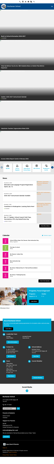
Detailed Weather (37, 377)
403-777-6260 (11, 349)
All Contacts (11, 356)
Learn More (34, 301)
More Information (12, 342)
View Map (35, 356)
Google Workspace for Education (11, 427)
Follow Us (5, 447)
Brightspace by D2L (7, 425)
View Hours (11, 376)
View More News (45, 226)
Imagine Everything (12, 452)
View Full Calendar (45, 281)
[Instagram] (27, 391)
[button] (52, 167)
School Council (6, 415)
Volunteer (5, 417)
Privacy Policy (6, 455)
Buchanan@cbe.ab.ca (13, 351)
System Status (13, 455)
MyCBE (4, 423)
